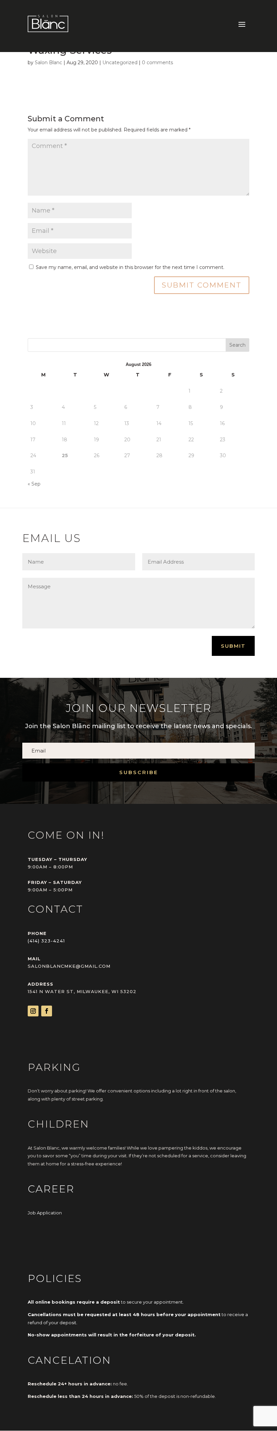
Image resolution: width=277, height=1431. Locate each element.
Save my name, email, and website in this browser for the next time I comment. (130, 267)
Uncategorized (119, 62)
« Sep (34, 484)
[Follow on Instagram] (33, 1011)
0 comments (157, 62)
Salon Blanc (48, 62)
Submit (233, 646)
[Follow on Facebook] (46, 1011)
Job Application (45, 1212)
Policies (55, 1278)
